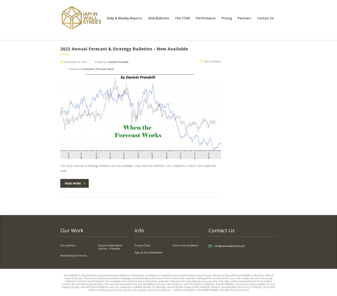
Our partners (68, 245)
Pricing (227, 18)
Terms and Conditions (185, 245)
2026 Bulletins (158, 18)
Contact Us (265, 18)
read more (73, 183)
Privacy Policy (142, 245)
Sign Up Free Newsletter (148, 252)
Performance (206, 18)
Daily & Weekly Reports (124, 18)
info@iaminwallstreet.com (229, 246)
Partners (244, 18)
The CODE (182, 18)
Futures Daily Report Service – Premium (110, 247)
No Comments (213, 61)
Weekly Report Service (73, 255)
